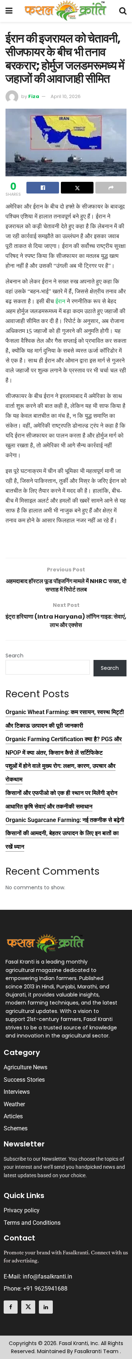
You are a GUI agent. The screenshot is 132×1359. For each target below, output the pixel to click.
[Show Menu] (9, 11)
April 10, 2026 (66, 96)
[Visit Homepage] (66, 11)
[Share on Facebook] (42, 188)
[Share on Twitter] (77, 188)
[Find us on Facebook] (11, 1307)
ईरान (60, 301)
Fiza (33, 96)
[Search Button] (122, 11)
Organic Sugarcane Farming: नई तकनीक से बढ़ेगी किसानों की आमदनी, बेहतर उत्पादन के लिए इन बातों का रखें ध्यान (65, 833)
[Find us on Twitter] (28, 1307)
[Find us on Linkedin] (46, 1307)
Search (14, 655)
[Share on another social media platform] (110, 188)
